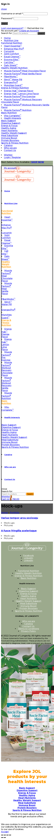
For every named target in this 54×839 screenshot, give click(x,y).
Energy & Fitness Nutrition (15, 88)
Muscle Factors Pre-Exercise (19, 96)
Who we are (10, 148)
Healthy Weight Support (14, 133)
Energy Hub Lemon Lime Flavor (21, 93)
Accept (5, 832)
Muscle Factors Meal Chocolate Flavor (25, 71)
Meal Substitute (9, 135)
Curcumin (9, 51)
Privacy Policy (28, 631)
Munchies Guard (13, 85)
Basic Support (8, 120)
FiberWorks (11, 76)
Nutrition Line (11, 40)
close (4, 9)
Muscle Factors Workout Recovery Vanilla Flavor (6, 384)
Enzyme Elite (11, 59)
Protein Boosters (10, 140)
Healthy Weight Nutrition (14, 68)
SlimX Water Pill (13, 79)
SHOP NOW (37, 162)
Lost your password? (12, 28)
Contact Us (10, 150)
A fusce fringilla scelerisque (19, 530)
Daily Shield (11, 65)
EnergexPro (11, 82)
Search (41, 33)
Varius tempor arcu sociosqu (19, 517)
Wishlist (8, 155)
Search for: (6, 33)
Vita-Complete (12, 115)
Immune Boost (9, 138)
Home (7, 38)
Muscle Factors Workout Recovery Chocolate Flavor (6, 368)
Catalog (8, 145)
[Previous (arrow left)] (2, 837)
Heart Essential (13, 46)
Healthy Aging (8, 128)
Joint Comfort (11, 54)
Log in (4, 23)
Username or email (12, 13)
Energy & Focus (9, 125)
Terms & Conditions (28, 628)
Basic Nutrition (9, 112)
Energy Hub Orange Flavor (18, 91)
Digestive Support (10, 123)
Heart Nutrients (9, 130)
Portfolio (14, 512)
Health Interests (12, 118)
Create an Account (29, 30)
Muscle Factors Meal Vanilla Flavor (23, 73)
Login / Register (12, 157)
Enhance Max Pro (14, 49)
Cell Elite (9, 62)
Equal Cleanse (12, 56)
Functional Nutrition (11, 43)
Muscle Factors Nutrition (17, 110)
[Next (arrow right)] (5, 837)
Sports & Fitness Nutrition (14, 143)
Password (7, 18)
